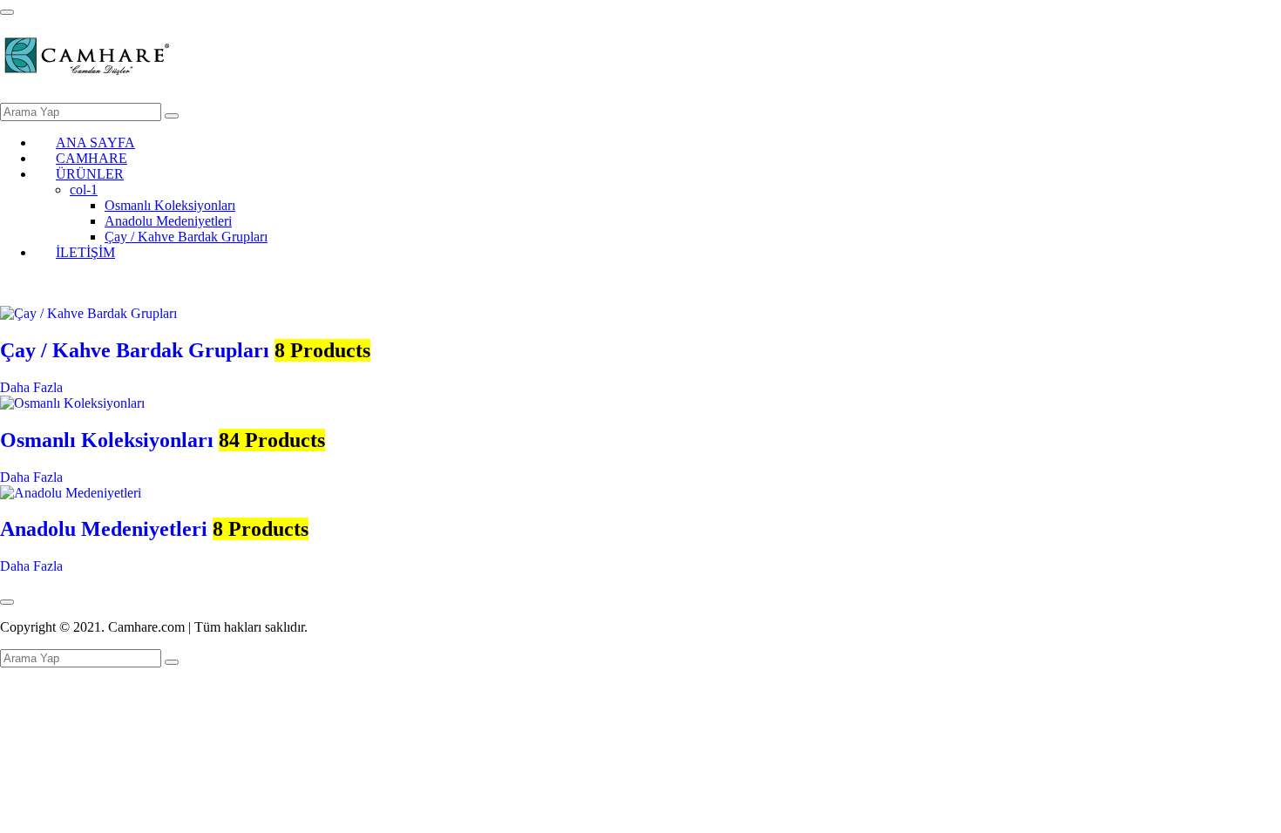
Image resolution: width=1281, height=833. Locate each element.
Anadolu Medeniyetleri (168, 220)
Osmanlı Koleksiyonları (170, 205)
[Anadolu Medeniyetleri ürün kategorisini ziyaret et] (70, 492)
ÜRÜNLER (90, 173)
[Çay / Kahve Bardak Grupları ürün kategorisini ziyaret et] (88, 313)
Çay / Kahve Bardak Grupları (186, 236)
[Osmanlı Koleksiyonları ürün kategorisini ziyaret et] (72, 403)
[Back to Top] (7, 602)
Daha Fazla (31, 387)
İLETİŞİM (85, 252)
